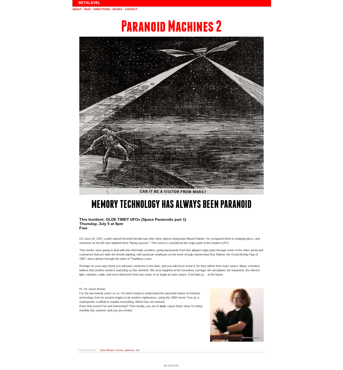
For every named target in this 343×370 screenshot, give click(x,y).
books (117, 9)
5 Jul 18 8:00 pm (87, 350)
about (77, 9)
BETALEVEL (89, 3)
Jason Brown (107, 350)
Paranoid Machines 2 (171, 26)
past (87, 9)
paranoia (129, 350)
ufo (137, 350)
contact (131, 9)
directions (102, 9)
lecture (119, 350)
